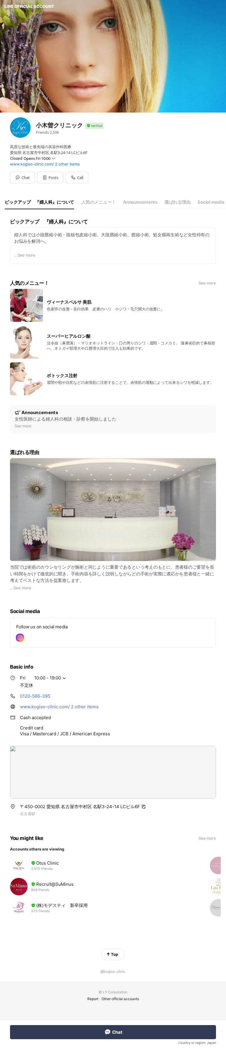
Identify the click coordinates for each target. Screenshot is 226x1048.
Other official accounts (120, 999)
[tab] (39, 202)
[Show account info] (94, 126)
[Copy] (143, 807)
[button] (50, 177)
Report (92, 999)
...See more (24, 255)
